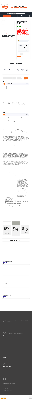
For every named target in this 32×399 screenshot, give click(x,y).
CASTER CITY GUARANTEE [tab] (14, 78)
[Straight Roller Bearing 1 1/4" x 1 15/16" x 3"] (16, 279)
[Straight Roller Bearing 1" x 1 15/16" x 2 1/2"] (16, 267)
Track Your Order (5, 360)
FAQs (3, 364)
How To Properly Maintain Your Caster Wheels (9, 383)
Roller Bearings (5, 249)
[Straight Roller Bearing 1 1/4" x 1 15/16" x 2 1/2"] (16, 244)
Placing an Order (5, 361)
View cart (23, 56)
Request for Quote (20, 57)
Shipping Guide (4, 363)
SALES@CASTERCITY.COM (19, 7)
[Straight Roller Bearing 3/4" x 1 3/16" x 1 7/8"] (16, 256)
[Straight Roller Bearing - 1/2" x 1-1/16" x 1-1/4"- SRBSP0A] (16, 301)
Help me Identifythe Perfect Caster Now (14, 16)
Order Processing (5, 362)
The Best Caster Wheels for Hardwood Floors (8, 388)
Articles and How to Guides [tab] (26, 78)
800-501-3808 (5, 7)
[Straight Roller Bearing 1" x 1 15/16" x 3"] (16, 290)
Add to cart (19, 56)
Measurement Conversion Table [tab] (19, 78)
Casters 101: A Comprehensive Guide (7, 390)
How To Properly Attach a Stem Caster (8, 385)
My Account (4, 359)
